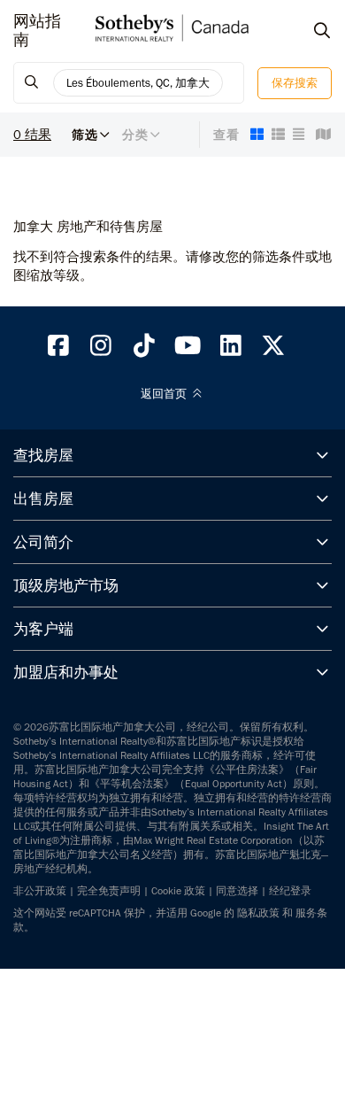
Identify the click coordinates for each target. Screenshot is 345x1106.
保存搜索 (295, 82)
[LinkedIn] (231, 350)
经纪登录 (290, 891)
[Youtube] (187, 350)
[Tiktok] (144, 350)
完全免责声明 (109, 891)
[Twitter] (274, 350)
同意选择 (237, 891)
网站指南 (37, 31)
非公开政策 (39, 891)
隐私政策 (258, 913)
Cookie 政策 (178, 891)
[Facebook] (58, 350)
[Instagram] (102, 350)
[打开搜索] (305, 31)
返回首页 (165, 394)
